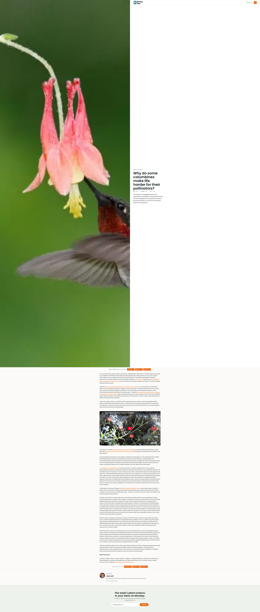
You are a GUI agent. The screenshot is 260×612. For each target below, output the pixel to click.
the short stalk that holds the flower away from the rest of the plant (122, 386)
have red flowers (138, 379)
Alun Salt (135, 191)
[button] (255, 2)
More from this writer (112, 580)
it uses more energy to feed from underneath (124, 449)
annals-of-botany (138, 169)
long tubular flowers (113, 381)
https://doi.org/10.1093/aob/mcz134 (124, 562)
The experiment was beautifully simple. (109, 468)
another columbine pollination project (130, 488)
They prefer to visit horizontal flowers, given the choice (119, 451)
